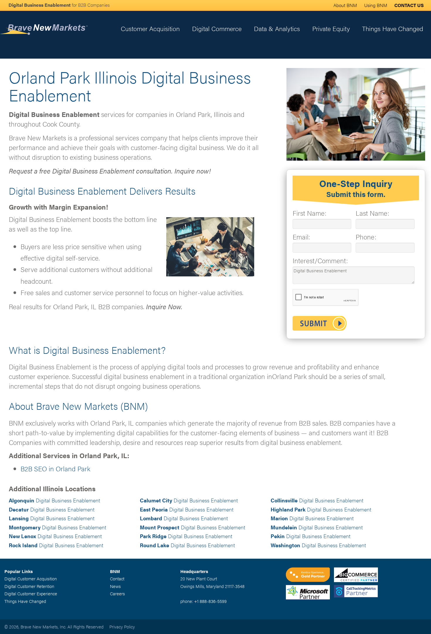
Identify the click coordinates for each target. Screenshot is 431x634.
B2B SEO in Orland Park (55, 468)
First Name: (309, 213)
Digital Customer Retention (29, 586)
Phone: (366, 237)
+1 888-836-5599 (210, 601)
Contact (117, 578)
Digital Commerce (217, 28)
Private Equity (331, 28)
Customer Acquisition (150, 28)
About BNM (345, 5)
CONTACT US (409, 5)
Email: (301, 237)
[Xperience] (310, 575)
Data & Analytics (277, 28)
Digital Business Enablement (54, 500)
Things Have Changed (392, 28)
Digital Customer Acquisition (30, 578)
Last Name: (372, 213)
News (115, 586)
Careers (117, 593)
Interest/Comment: (320, 260)
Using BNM (375, 5)
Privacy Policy (122, 626)
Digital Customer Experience (30, 593)
